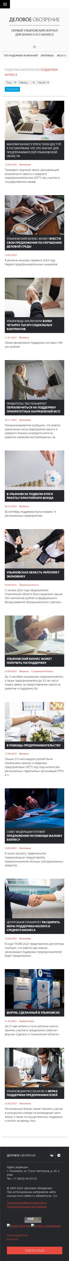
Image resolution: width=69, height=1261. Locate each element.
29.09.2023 (11, 584)
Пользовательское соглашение (27, 1206)
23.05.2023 (11, 1103)
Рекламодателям (17, 1235)
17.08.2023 (11, 753)
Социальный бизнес (42, 671)
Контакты (13, 1239)
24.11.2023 (11, 419)
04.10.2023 (11, 506)
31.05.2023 (11, 1020)
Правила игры (26, 1020)
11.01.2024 (11, 337)
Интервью (47, 55)
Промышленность (29, 584)
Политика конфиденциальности (27, 1202)
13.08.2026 (11, 164)
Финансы (24, 337)
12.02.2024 (11, 254)
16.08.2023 (11, 847)
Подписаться (34, 1250)
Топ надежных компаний (21, 55)
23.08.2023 (11, 671)
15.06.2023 (11, 938)
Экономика (25, 164)
